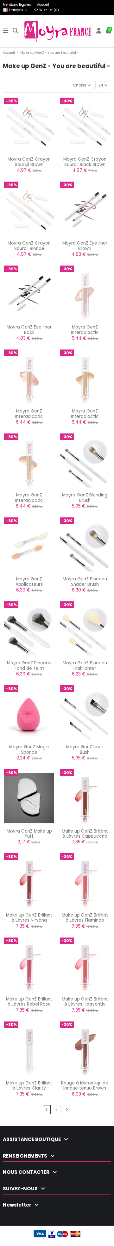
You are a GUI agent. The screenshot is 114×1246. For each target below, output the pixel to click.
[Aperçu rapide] (37, 153)
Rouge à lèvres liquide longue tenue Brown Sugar (84, 1088)
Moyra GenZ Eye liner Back (29, 329)
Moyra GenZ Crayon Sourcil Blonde (29, 245)
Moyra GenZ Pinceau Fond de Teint (29, 665)
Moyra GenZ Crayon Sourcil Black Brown (84, 161)
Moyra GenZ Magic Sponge (29, 749)
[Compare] (29, 153)
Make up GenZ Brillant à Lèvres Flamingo (85, 917)
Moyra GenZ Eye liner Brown (84, 245)
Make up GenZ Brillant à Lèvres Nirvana (29, 917)
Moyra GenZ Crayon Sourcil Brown (29, 161)
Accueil (43, 4)
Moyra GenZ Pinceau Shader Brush (85, 581)
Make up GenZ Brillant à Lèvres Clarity (29, 1085)
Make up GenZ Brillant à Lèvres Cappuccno (85, 833)
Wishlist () (48, 10)
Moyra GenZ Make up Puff (29, 833)
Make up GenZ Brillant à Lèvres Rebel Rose (29, 1001)
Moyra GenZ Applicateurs (29, 581)
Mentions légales (17, 4)
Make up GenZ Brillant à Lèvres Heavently (85, 1001)
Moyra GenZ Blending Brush (84, 497)
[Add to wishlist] (21, 153)
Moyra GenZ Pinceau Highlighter (85, 665)
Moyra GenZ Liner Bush (84, 749)
